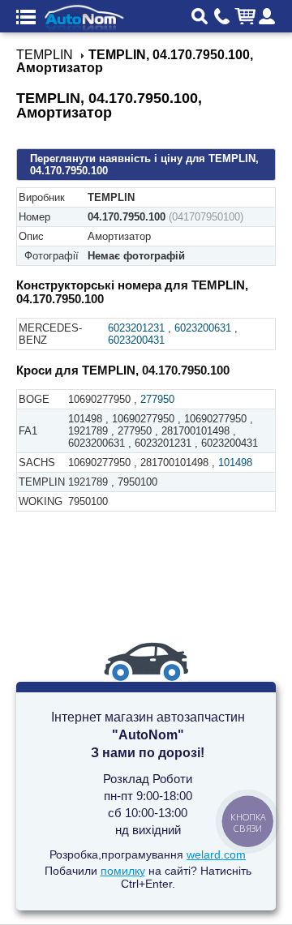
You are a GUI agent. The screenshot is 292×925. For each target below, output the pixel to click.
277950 (157, 399)
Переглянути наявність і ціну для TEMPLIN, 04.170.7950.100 (144, 164)
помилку (123, 870)
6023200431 (136, 340)
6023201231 (136, 328)
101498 (235, 462)
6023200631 (202, 328)
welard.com (216, 854)
